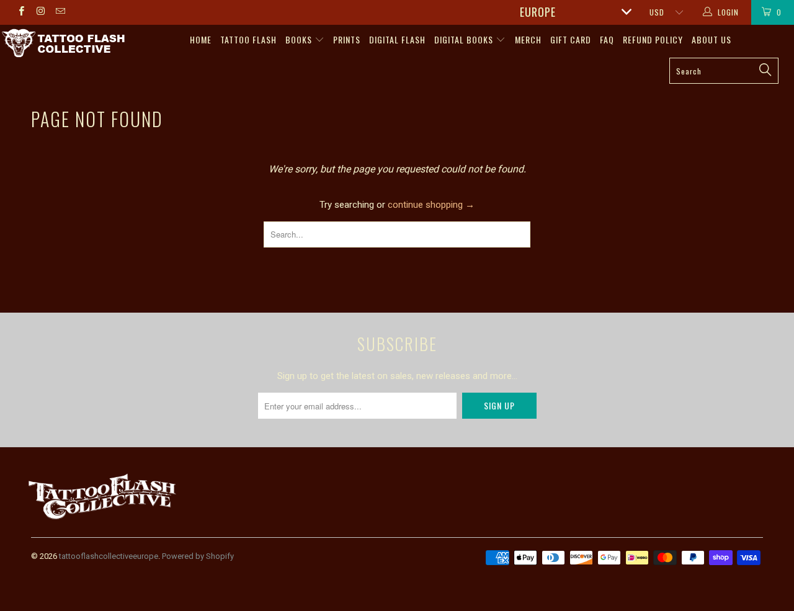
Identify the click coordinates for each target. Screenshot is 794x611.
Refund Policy (653, 39)
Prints (346, 39)
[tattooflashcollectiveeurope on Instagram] (40, 12)
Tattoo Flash (248, 39)
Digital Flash (397, 39)
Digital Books (465, 39)
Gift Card (570, 39)
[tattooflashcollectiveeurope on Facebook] (21, 12)
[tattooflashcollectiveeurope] (63, 44)
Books (299, 39)
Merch (528, 39)
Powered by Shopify (198, 556)
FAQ (607, 39)
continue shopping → (431, 204)
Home (201, 39)
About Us (711, 39)
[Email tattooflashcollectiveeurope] (60, 12)
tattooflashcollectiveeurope (108, 556)
